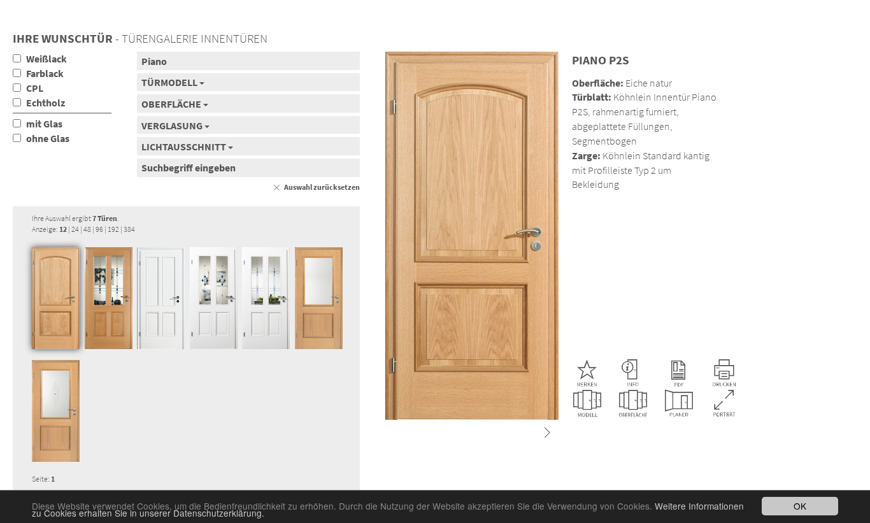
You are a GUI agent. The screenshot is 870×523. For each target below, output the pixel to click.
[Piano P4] (108, 298)
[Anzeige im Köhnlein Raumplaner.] (679, 404)
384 (129, 229)
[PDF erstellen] (678, 373)
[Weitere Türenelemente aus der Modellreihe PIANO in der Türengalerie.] (587, 404)
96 (99, 229)
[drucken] (724, 373)
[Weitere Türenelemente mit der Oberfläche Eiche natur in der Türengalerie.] (633, 404)
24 (75, 229)
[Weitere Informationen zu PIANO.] (632, 373)
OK (800, 505)
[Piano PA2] (319, 298)
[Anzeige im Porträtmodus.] (725, 404)
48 (87, 229)
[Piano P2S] (56, 298)
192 (113, 229)
